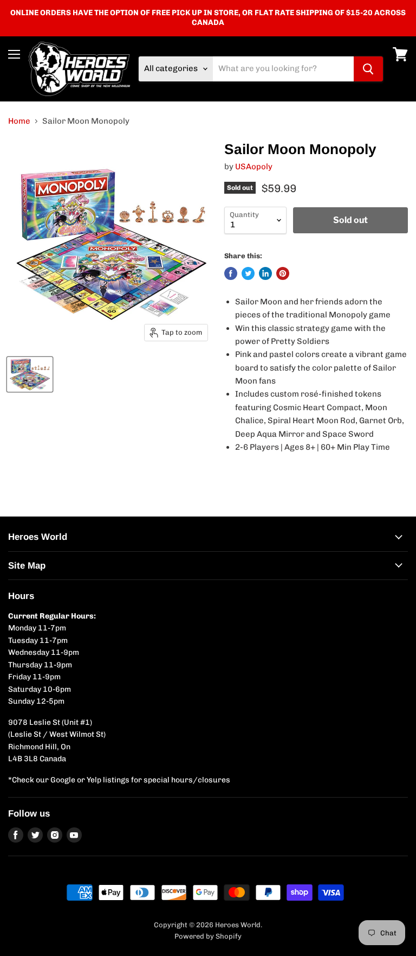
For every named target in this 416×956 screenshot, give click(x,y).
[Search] (368, 68)
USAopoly (253, 166)
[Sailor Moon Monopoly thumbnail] (30, 374)
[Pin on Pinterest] (282, 273)
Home (19, 121)
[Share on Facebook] (230, 273)
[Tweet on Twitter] (248, 273)
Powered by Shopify (208, 936)
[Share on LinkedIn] (265, 273)
